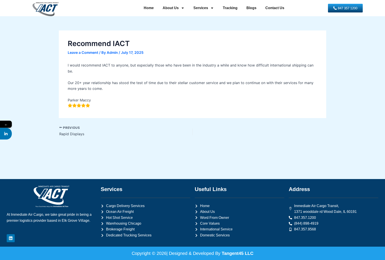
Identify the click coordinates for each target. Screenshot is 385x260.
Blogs (251, 8)
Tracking (230, 8)
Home (149, 8)
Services (200, 8)
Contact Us (274, 8)
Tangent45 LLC (237, 253)
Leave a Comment (83, 52)
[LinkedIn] (6, 133)
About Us (171, 8)
